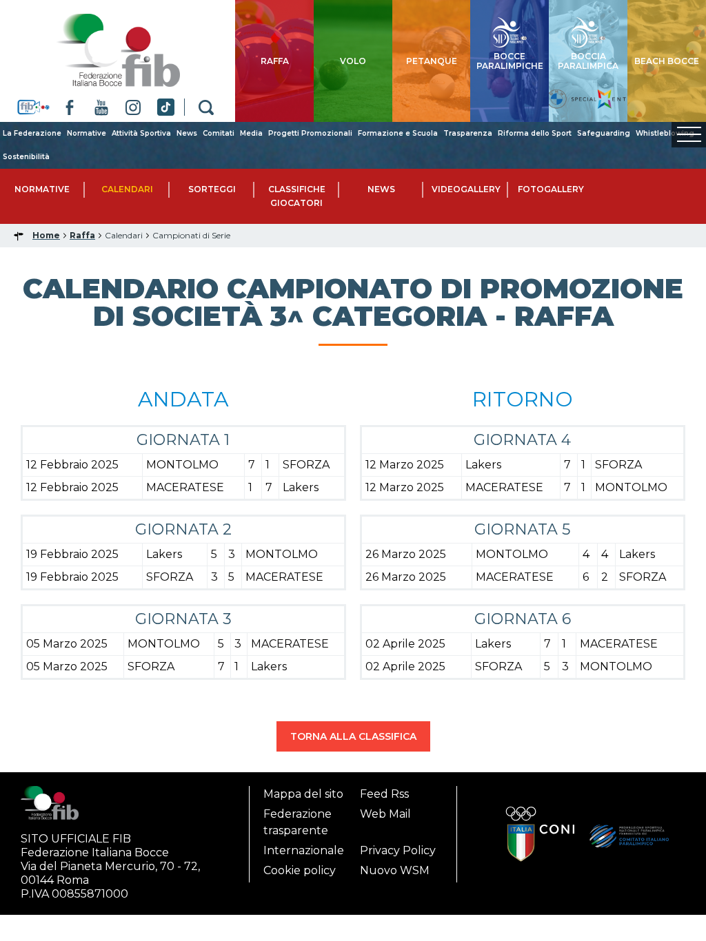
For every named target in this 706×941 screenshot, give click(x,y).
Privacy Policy (398, 850)
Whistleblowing (665, 133)
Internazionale (303, 850)
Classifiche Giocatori (296, 196)
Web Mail (385, 813)
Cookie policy (299, 870)
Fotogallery (551, 189)
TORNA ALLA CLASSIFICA (353, 736)
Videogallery (466, 189)
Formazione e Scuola (398, 133)
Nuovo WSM (395, 870)
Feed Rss (384, 793)
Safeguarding (603, 133)
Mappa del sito (303, 793)
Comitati (218, 133)
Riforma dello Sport (535, 133)
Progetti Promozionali (310, 133)
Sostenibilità (26, 156)
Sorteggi (212, 189)
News (186, 133)
